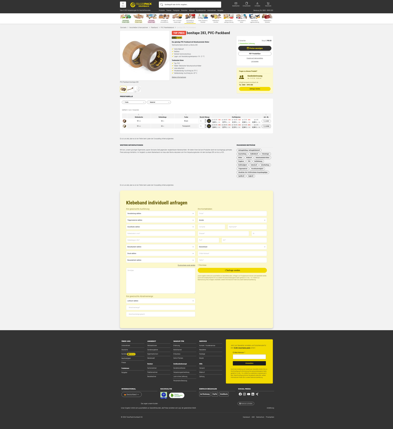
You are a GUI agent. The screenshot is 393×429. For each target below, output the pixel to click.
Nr (253, 233)
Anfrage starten (255, 89)
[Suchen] (162, 5)
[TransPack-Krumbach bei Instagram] (244, 394)
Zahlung (201, 376)
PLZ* (200, 240)
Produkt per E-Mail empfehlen (255, 58)
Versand (202, 368)
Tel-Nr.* (201, 260)
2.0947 (267, 121)
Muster (201, 358)
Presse (123, 362)
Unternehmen (125, 345)
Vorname (202, 227)
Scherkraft (254, 165)
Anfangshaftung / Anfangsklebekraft (249, 150)
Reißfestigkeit (242, 165)
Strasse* (202, 233)
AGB (253, 417)
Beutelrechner (151, 376)
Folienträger (265, 154)
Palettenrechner (152, 372)
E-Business (176, 354)
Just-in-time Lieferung (180, 376)
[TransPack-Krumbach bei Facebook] (240, 394)
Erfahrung (176, 345)
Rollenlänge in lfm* (134, 240)
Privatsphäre (270, 417)
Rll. (201, 121)
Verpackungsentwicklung (181, 372)
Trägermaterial (242, 168)
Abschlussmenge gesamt (137, 314)
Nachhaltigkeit (126, 358)
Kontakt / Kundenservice (207, 345)
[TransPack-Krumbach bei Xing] (257, 394)
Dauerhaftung (242, 154)
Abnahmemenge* (134, 307)
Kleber (240, 157)
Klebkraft (249, 157)
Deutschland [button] (131, 394)
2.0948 (267, 126)
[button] (123, 5)
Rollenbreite (139, 117)
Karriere (128, 354)
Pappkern (241, 161)
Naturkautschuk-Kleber (262, 157)
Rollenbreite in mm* (134, 233)
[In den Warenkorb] (209, 121)
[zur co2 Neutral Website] (176, 395)
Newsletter (202, 350)
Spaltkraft (241, 176)
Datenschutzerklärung (250, 279)
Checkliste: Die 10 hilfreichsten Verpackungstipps (252, 172)
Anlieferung (270, 408)
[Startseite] (141, 5)
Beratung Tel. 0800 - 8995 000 (263, 10)
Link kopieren (255, 61)
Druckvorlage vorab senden (186, 265)
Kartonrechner (152, 368)
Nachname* (233, 227)
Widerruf (202, 372)
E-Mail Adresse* (204, 253)
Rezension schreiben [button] (246, 403)
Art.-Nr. (266, 117)
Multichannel (177, 350)
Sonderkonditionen (179, 368)
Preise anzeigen (256, 48)
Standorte (124, 350)
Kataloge (202, 354)
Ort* (224, 240)
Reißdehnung (258, 161)
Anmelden (249, 363)
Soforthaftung (265, 165)
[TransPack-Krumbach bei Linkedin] (253, 394)
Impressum (246, 417)
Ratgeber (124, 372)
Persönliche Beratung (180, 381)
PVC (249, 161)
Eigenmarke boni (152, 354)
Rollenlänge (163, 117)
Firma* (201, 213)
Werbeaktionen (152, 345)
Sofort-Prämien (178, 358)
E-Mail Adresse (238, 352)
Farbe (186, 117)
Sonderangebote (152, 350)
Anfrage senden (233, 270)
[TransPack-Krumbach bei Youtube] (249, 394)
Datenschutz (260, 417)
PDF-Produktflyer (255, 54)
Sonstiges (131, 270)
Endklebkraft (254, 154)
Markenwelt (151, 358)
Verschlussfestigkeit (257, 168)
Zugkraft (250, 176)
